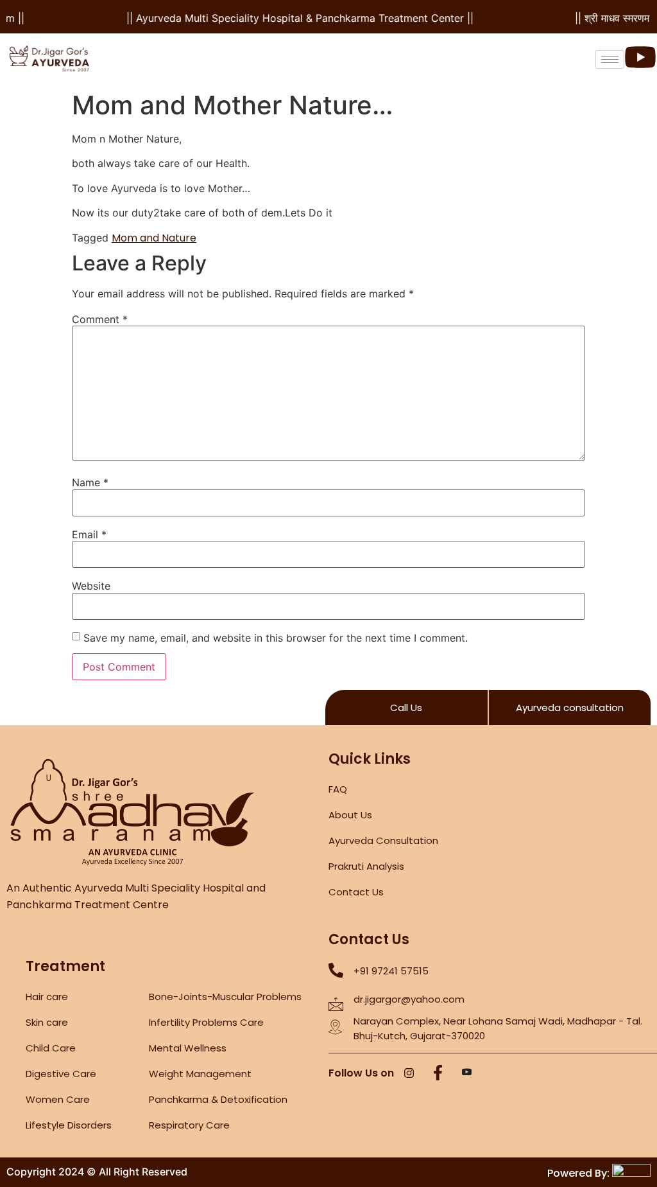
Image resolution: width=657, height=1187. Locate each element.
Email (89, 534)
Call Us (406, 707)
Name (90, 482)
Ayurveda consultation (570, 707)
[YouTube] (466, 1074)
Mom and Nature (154, 238)
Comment (100, 319)
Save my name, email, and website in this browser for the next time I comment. (275, 638)
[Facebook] (437, 1074)
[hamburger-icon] (609, 59)
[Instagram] (408, 1074)
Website (91, 586)
